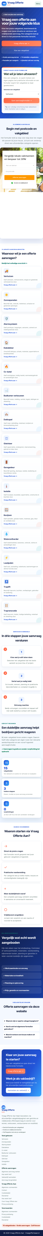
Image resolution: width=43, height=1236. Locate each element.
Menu (38, 4)
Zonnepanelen (6, 1142)
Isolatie (4, 1164)
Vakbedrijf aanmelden (9, 1177)
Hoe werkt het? (7, 1174)
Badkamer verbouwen (9, 1153)
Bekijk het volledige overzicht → (14, 263)
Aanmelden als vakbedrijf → (18, 1090)
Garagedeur (6, 1161)
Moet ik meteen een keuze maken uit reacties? (19, 1036)
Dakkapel (5, 1156)
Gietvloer (5, 1158)
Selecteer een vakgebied (12, 89)
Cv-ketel (4, 1150)
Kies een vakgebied (21, 50)
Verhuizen (5, 1139)
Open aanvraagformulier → (21, 100)
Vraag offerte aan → (21, 43)
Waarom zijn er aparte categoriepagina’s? (22, 1021)
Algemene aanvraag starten (11, 1171)
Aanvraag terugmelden (9, 1180)
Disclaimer (5, 1196)
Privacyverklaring (7, 1204)
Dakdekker (5, 1147)
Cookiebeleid (6, 1193)
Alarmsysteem (6, 1144)
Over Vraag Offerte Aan (9, 1201)
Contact (4, 1190)
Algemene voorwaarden (9, 1187)
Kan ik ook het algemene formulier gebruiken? (18, 1027)
